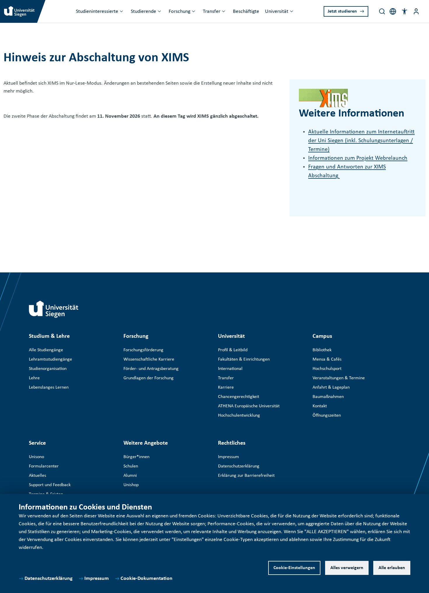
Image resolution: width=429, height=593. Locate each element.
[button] (404, 11)
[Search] (382, 11)
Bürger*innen (136, 457)
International (230, 368)
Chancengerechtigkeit (238, 396)
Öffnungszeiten (327, 415)
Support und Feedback (50, 485)
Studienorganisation (48, 368)
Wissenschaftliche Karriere (148, 359)
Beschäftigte (246, 11)
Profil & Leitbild (232, 350)
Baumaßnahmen (328, 396)
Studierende (143, 11)
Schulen (130, 466)
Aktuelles (37, 475)
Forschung (179, 11)
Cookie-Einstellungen (294, 568)
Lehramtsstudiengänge (50, 359)
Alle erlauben (392, 568)
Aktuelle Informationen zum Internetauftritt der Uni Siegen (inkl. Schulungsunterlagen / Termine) (361, 140)
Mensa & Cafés (327, 359)
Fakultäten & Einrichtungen (244, 359)
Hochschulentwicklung (239, 415)
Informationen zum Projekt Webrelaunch (357, 158)
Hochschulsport (327, 368)
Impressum (96, 578)
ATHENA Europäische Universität (249, 406)
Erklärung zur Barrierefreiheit (246, 475)
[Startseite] (53, 309)
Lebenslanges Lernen (49, 387)
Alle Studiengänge (46, 350)
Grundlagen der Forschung (148, 378)
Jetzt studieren (342, 11)
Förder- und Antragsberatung (151, 368)
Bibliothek (322, 350)
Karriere (226, 387)
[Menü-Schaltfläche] (416, 11)
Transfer (211, 11)
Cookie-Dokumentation (146, 578)
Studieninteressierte (97, 11)
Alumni (130, 475)
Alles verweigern (346, 568)
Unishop (131, 485)
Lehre (34, 378)
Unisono (36, 457)
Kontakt (320, 406)
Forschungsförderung (143, 350)
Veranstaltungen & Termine (339, 378)
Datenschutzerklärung (49, 578)
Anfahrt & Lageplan (331, 387)
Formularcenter (44, 466)
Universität (276, 11)
